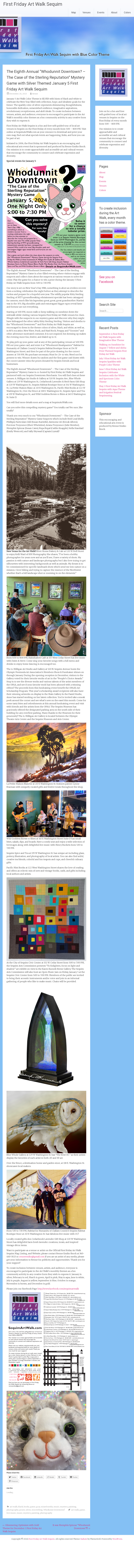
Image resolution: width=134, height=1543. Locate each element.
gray (38, 1507)
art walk (13, 1507)
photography (12, 1510)
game (32, 1507)
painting (72, 1507)
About (114, 12)
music (56, 1507)
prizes (22, 1510)
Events (100, 12)
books (26, 1507)
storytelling (37, 1510)
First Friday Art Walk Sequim (32, 4)
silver (28, 1510)
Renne (35, 94)
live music (11, 1513)
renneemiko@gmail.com (31, 1256)
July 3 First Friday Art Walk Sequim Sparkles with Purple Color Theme (112, 361)
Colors (127, 12)
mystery (64, 1507)
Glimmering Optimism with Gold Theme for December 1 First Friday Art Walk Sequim (22, 1528)
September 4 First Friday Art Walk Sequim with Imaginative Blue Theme (111, 337)
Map (73, 12)
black (20, 1507)
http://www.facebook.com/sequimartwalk (58, 1288)
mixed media (47, 1507)
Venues (87, 12)
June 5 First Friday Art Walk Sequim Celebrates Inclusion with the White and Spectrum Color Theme (112, 375)
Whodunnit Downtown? (54, 1510)
